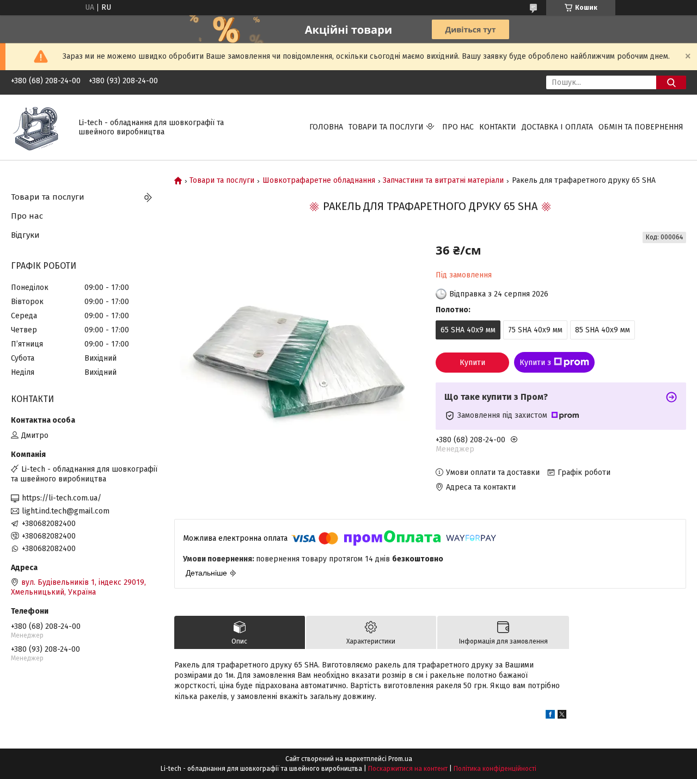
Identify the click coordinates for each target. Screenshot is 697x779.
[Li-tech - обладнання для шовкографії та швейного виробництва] (38, 127)
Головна (326, 127)
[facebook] (550, 716)
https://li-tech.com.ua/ (61, 498)
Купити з (535, 362)
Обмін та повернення (640, 127)
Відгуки (25, 235)
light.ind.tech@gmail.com (65, 511)
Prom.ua (400, 759)
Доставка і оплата (557, 127)
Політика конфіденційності (495, 768)
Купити (472, 362)
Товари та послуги (386, 127)
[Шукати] (671, 82)
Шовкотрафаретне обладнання (318, 180)
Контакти (497, 127)
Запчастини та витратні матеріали (443, 180)
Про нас (458, 127)
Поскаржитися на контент (408, 768)
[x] (562, 716)
